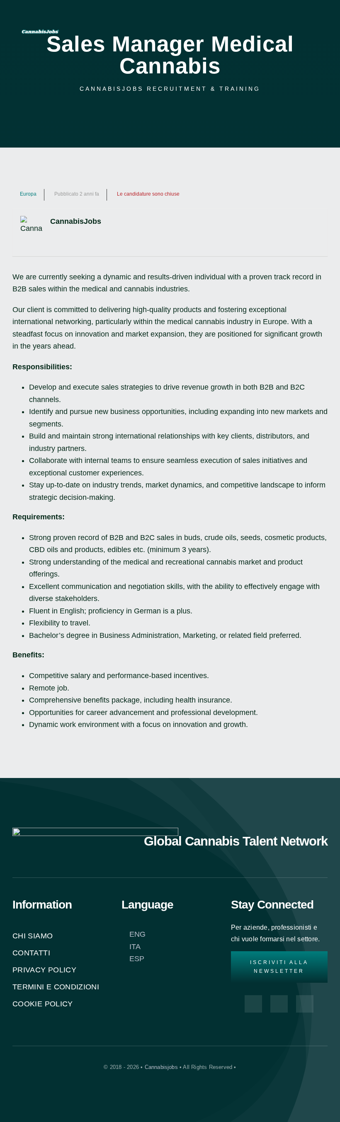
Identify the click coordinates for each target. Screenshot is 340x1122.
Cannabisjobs (161, 1067)
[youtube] (293, 31)
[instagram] (293, 13)
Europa (28, 194)
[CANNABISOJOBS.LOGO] (40, 29)
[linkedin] (293, 50)
